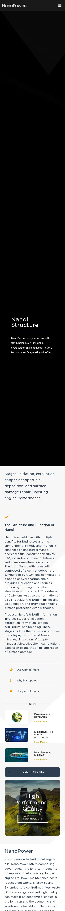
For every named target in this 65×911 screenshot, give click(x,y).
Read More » (40, 721)
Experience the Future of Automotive (43, 735)
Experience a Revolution (42, 715)
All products (32, 818)
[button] (60, 5)
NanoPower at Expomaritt (43, 753)
